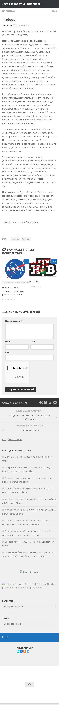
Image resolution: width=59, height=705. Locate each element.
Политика (8, 11)
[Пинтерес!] (45, 402)
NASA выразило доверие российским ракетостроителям (13, 291)
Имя (7, 341)
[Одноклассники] (24, 651)
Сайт (8, 352)
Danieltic (9, 456)
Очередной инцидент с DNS (19, 467)
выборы (15, 239)
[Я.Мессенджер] (18, 651)
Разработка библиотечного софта (27, 556)
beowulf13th (10, 26)
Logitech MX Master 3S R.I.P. (18, 541)
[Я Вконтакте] (40, 402)
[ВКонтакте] (21, 651)
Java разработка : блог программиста (23, 3)
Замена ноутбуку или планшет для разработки (29, 552)
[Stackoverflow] (50, 402)
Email (33, 341)
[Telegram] (28, 651)
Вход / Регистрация (12, 439)
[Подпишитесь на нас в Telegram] (55, 402)
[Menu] (55, 4)
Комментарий (13, 321)
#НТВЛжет (35, 281)
